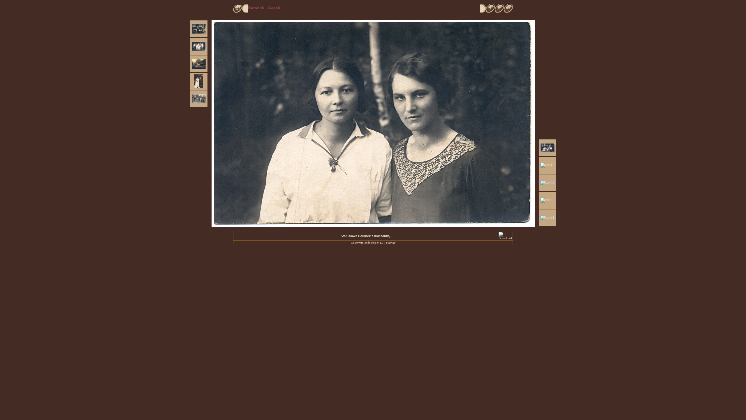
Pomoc (390, 242)
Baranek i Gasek (264, 8)
